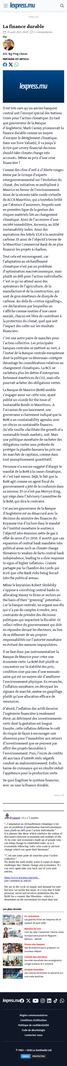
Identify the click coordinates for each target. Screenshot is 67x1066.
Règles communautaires (34, 1015)
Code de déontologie (33, 1030)
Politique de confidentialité (33, 1025)
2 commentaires (43, 32)
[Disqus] (33, 856)
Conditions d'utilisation (33, 1020)
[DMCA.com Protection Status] (33, 1056)
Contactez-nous (34, 1035)
